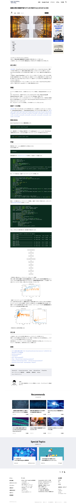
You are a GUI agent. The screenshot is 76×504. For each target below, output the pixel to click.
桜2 (11, 112)
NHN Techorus (13, 472)
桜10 (36, 112)
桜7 (27, 112)
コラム (57, 2)
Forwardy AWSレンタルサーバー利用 (44, 480)
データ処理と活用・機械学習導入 (43, 489)
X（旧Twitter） (60, 490)
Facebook (59, 489)
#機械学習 (33, 372)
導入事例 (11, 480)
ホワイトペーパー (31, 463)
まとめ (14, 49)
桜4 (17, 112)
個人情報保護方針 (50, 502)
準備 (13, 45)
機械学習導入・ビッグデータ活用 (27, 487)
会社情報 (59, 480)
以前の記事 (12, 69)
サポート (11, 492)
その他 (62, 2)
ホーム (11, 478)
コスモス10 (27, 115)
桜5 (20, 112)
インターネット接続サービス (43, 488)
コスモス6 (45, 113)
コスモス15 (16, 116)
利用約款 (11, 495)
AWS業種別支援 (24, 489)
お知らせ (11, 487)
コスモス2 (23, 113)
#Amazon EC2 (14, 370)
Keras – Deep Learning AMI (17, 357)
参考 (13, 50)
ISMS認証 (65, 502)
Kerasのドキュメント (22, 155)
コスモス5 (40, 113)
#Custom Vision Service (23, 370)
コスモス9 (21, 115)
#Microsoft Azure (37, 370)
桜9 (33, 112)
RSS (64, 472)
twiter (60, 472)
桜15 (13, 113)
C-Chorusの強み (24, 481)
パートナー (12, 485)
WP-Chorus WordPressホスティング (44, 481)
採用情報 (59, 484)
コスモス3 (28, 113)
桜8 (30, 112)
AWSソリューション (25, 490)
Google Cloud (45, 2)
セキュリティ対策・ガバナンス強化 (27, 486)
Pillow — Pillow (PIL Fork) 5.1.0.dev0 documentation (22, 359)
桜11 (40, 112)
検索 (65, 2)
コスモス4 (34, 113)
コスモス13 (45, 115)
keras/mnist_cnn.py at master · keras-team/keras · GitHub (23, 362)
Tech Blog (59, 492)
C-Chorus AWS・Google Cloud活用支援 (28, 480)
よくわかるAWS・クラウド (62, 493)
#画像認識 (28, 372)
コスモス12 (39, 115)
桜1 (49, 110)
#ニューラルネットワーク (17, 374)
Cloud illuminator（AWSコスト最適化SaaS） (46, 491)
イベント (52, 2)
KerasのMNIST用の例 (16, 202)
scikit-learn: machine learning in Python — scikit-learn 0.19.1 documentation (26, 360)
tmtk (20, 381)
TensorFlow (14, 355)
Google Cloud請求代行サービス (26, 491)
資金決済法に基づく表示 (38, 502)
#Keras (30, 370)
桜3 (14, 112)
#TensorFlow (44, 370)
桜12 (43, 112)
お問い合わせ (12, 490)
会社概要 (60, 478)
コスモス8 (15, 115)
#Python (38, 372)
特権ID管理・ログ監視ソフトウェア (44, 485)
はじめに (14, 44)
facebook (62, 472)
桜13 (47, 112)
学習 (13, 47)
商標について (45, 502)
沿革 (58, 481)
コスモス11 (33, 115)
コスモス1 (17, 113)
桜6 (23, 112)
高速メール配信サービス (42, 486)
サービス (60, 463)
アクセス (59, 483)
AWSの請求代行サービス (25, 483)
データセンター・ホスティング (43, 483)
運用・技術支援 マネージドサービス (27, 484)
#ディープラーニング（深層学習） (18, 372)
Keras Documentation (16, 354)
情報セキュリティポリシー (58, 502)
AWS (39, 2)
